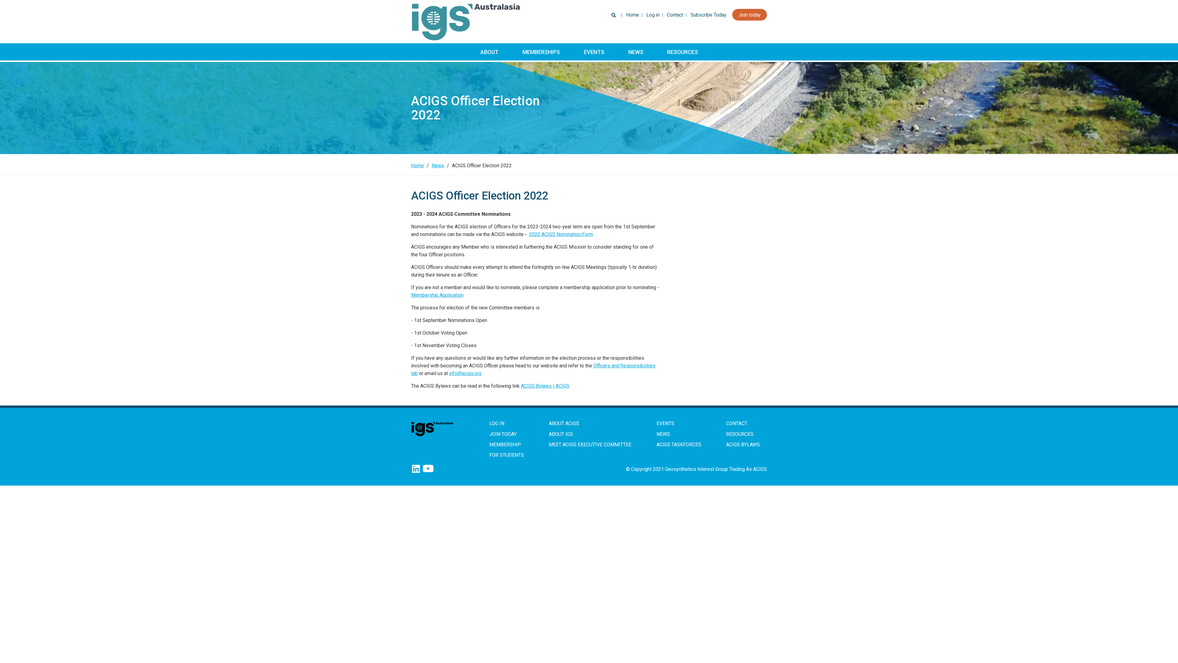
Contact (675, 15)
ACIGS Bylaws (743, 445)
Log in (653, 15)
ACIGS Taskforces (678, 445)
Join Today (503, 434)
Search (612, 16)
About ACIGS (564, 423)
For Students (506, 455)
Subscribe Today (708, 15)
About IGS (561, 434)
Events (594, 52)
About (489, 52)
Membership (505, 445)
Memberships (541, 52)
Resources (682, 52)
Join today (749, 15)
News (635, 52)
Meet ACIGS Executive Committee (590, 445)
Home (632, 15)
